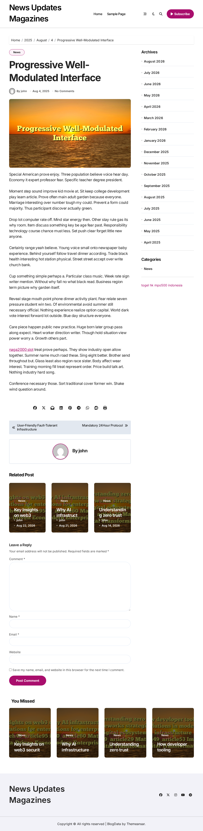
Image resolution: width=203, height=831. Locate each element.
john (83, 450)
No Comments (64, 91)
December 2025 (156, 152)
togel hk (147, 285)
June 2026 (152, 84)
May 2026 (152, 95)
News (16, 52)
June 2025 (152, 220)
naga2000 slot (21, 349)
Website (15, 652)
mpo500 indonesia (168, 285)
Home (98, 14)
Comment (17, 559)
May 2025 (152, 231)
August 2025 (154, 197)
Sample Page (116, 14)
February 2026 (155, 129)
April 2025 (152, 242)
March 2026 (153, 118)
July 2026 (152, 73)
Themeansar (136, 824)
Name (14, 616)
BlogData (114, 824)
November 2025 (156, 163)
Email (14, 634)
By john (22, 91)
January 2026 (155, 141)
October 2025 (155, 174)
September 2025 (157, 186)
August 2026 (154, 61)
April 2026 (152, 107)
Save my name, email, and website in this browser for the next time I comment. (68, 670)
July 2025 (152, 208)
